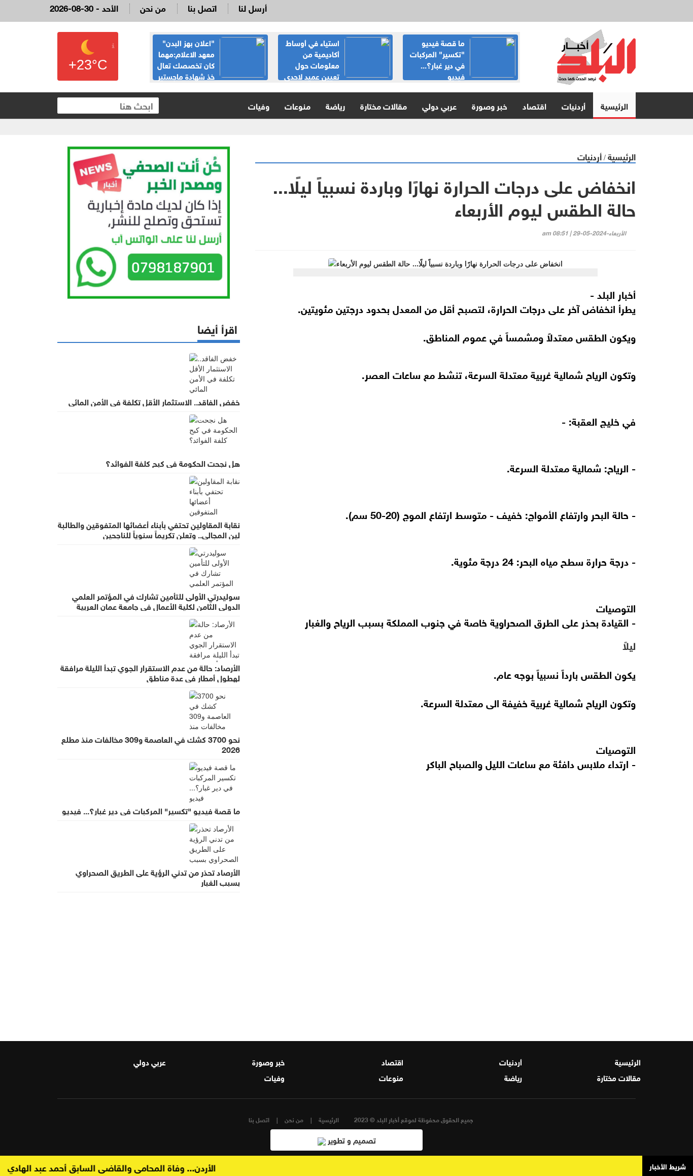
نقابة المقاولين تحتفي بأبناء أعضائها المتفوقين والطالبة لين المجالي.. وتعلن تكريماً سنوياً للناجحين (149, 529)
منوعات (297, 105)
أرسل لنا (252, 7)
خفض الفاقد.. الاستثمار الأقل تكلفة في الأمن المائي (154, 401)
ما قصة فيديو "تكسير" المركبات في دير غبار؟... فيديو (437, 59)
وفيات (258, 105)
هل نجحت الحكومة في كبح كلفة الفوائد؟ (173, 463)
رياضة (335, 105)
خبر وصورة (489, 105)
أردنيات (573, 105)
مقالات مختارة (383, 105)
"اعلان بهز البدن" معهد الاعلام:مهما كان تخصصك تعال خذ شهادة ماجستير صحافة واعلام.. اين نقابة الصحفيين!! (211, 70)
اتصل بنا (202, 7)
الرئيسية (614, 105)
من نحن (153, 7)
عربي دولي (439, 105)
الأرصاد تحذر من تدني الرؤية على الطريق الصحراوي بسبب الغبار (158, 877)
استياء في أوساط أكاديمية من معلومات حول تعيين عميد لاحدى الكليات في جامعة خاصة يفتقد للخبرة (337, 70)
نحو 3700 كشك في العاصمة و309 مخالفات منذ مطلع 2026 (150, 744)
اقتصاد (534, 105)
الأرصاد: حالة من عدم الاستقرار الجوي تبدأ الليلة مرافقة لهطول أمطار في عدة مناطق (150, 672)
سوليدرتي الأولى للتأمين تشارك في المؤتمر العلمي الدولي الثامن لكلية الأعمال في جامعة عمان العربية (156, 601)
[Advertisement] (445, 898)
